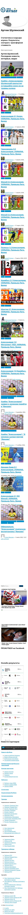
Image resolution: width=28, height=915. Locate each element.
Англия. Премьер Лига (10, 809)
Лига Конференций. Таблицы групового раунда (12, 885)
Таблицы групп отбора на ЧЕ (12, 901)
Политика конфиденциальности (13, 913)
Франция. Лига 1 (9, 815)
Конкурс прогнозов (7, 768)
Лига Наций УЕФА (9, 846)
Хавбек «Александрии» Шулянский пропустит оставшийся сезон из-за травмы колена (12, 84)
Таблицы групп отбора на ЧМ (13, 897)
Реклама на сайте (9, 910)
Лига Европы (8, 830)
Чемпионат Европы (10, 842)
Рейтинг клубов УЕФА (10, 785)
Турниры (4, 799)
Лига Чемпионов (9, 828)
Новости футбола (6, 752)
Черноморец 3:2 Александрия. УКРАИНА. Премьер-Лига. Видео (12, 151)
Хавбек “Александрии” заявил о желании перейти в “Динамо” (14, 404)
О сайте (6, 908)
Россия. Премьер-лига (10, 822)
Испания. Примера (9, 810)
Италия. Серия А (9, 812)
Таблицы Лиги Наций (10, 902)
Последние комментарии (11, 760)
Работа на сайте (9, 911)
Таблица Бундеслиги (10, 863)
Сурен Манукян (9, 412)
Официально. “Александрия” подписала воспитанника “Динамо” (13, 529)
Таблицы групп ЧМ (9, 896)
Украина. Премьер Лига (11, 805)
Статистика (5, 789)
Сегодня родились (7, 796)
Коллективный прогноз (11, 776)
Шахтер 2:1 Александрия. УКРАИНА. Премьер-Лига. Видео (13, 311)
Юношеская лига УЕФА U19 (12, 833)
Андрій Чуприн (9, 127)
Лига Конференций (10, 831)
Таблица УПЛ (8, 855)
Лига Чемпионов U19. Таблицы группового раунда (13, 888)
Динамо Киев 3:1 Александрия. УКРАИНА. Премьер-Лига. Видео (12, 469)
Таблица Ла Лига (9, 860)
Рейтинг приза (8, 773)
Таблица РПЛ (8, 872)
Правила (6, 775)
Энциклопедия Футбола (8, 793)
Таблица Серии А (9, 862)
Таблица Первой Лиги (10, 857)
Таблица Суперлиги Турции (12, 870)
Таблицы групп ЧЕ (9, 899)
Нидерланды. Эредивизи (11, 817)
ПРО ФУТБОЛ (9, 905)
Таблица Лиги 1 (8, 865)
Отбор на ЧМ (8, 841)
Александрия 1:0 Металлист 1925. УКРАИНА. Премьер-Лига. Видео (13, 344)
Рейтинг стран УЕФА (10, 783)
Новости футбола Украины (8, 77)
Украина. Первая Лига (10, 807)
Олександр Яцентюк (10, 94)
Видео (3, 112)
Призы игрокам (8, 772)
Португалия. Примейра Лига (12, 818)
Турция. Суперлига (9, 820)
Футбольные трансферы (11, 759)
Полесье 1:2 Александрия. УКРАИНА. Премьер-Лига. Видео (13, 250)
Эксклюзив (20, 77)
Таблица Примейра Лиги (11, 868)
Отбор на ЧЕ (7, 844)
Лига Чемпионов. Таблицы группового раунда (12, 879)
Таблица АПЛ (8, 859)
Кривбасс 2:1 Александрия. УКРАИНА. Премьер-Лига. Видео (13, 282)
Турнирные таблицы (7, 849)
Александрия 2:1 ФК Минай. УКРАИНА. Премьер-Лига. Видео (11, 498)
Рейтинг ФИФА (8, 786)
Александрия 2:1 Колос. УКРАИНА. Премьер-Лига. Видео (13, 118)
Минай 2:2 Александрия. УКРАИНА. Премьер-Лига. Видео (13, 184)
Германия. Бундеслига (10, 814)
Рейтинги (4, 780)
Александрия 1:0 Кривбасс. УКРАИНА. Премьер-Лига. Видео (13, 373)
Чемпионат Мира (9, 839)
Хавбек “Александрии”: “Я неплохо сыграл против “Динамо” (13, 436)
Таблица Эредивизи (10, 867)
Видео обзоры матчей (10, 757)
